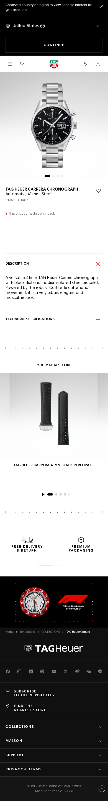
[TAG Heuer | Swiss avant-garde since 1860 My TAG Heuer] (54, 648)
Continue (73, 45)
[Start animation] (42, 494)
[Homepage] (54, 64)
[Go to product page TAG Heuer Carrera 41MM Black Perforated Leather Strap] (54, 416)
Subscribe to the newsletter (34, 693)
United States (25, 26)
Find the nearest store (30, 708)
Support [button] (15, 755)
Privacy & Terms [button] (24, 769)
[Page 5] (69, 494)
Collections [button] (20, 727)
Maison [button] (14, 741)
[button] (98, 63)
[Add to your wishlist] (98, 190)
